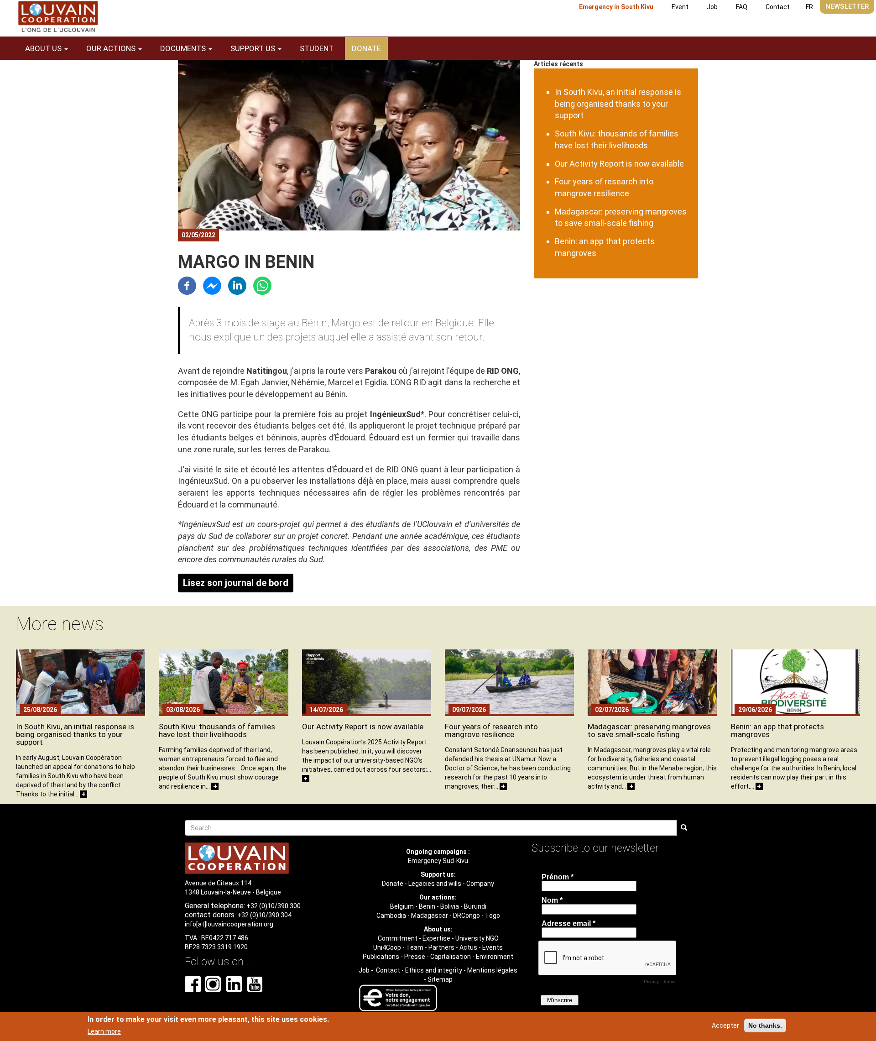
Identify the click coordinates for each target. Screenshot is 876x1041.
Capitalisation (450, 956)
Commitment (397, 938)
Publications (381, 956)
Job (712, 6)
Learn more (104, 1031)
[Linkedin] (237, 285)
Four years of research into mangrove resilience (491, 730)
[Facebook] (187, 285)
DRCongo (466, 915)
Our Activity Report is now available (619, 163)
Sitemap (440, 979)
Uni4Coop (387, 947)
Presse (414, 956)
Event (680, 6)
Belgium (402, 906)
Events (492, 947)
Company (480, 883)
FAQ (741, 6)
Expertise (436, 938)
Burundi (475, 906)
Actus (468, 947)
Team (414, 947)
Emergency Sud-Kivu (438, 860)
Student (317, 48)
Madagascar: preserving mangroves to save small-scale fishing (649, 730)
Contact (778, 6)
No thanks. (765, 1025)
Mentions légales (492, 970)
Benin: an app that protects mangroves (777, 730)
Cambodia (391, 915)
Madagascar (429, 915)
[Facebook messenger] (212, 285)
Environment (494, 956)
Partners (441, 947)
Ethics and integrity (433, 970)
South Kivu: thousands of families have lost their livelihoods (217, 730)
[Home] (58, 16)
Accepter (725, 1025)
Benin (427, 906)
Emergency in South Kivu (616, 6)
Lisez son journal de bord (235, 582)
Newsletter (847, 6)
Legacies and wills (434, 883)
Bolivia (449, 906)
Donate (366, 48)
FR (809, 6)
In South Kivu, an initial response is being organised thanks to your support (618, 103)
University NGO (477, 938)
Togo (492, 915)
